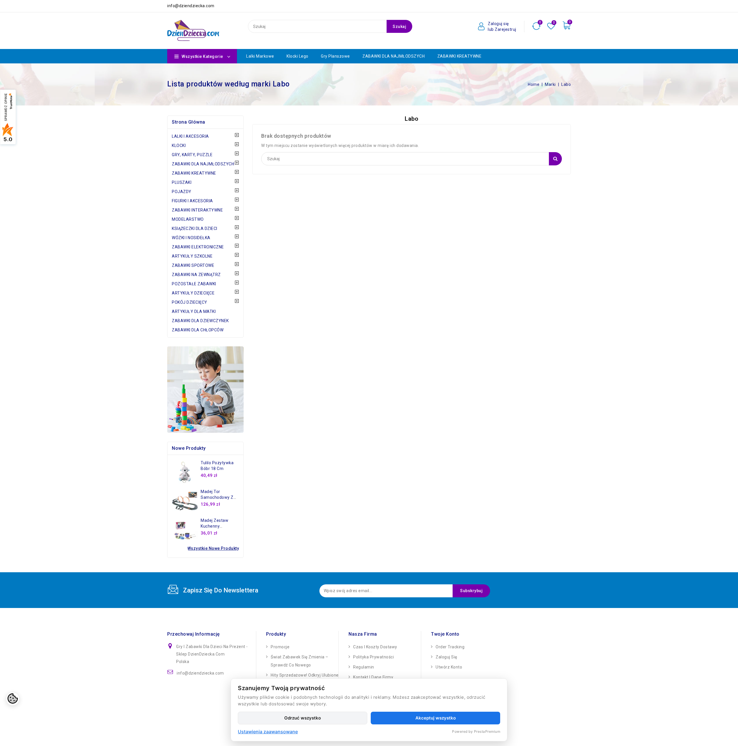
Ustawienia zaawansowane (268, 731)
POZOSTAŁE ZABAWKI (194, 284)
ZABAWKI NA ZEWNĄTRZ (196, 274)
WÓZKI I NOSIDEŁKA (191, 237)
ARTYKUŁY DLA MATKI (194, 311)
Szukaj (399, 26)
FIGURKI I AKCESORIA (192, 201)
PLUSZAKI (181, 182)
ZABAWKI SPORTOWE (193, 265)
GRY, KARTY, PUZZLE (192, 154)
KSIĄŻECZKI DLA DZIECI (194, 228)
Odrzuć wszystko (302, 718)
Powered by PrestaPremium (476, 731)
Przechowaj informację (193, 634)
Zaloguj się (446, 657)
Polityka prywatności (373, 657)
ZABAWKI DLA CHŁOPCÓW (197, 330)
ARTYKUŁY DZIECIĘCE (193, 293)
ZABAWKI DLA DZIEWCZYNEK (200, 320)
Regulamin (363, 667)
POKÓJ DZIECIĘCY (189, 302)
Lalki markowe (260, 56)
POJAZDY (181, 191)
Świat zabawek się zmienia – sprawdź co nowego (299, 661)
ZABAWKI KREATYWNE (459, 56)
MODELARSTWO (188, 219)
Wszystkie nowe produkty (213, 548)
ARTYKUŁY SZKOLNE (192, 256)
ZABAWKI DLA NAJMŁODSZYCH (393, 56)
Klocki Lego (297, 56)
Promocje (280, 647)
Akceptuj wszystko (435, 718)
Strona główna (188, 122)
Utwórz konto (449, 667)
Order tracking (450, 647)
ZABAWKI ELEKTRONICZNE (198, 247)
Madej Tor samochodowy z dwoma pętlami (217, 497)
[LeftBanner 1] (205, 389)
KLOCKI (179, 145)
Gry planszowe (335, 56)
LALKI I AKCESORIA (190, 136)
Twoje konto (445, 634)
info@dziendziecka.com (200, 673)
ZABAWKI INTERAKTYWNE (197, 210)
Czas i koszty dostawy (375, 647)
